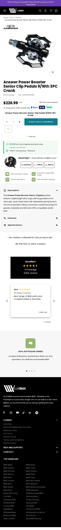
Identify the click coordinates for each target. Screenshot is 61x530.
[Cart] (56, 10)
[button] (30, 190)
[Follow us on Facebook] (6, 412)
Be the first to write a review (30, 243)
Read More (31, 4)
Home (5, 17)
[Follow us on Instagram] (13, 412)
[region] (30, 301)
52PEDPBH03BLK (28, 95)
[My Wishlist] (51, 10)
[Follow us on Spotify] (38, 412)
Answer (11, 95)
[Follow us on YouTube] (19, 412)
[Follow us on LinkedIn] (32, 412)
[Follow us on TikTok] (26, 412)
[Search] (40, 10)
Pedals (18, 17)
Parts (12, 17)
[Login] (45, 10)
